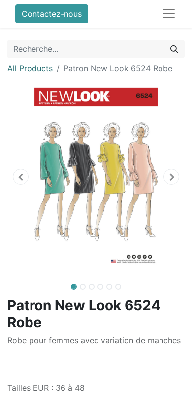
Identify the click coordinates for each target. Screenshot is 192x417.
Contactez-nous (52, 14)
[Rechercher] (174, 49)
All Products (30, 68)
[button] (20, 177)
